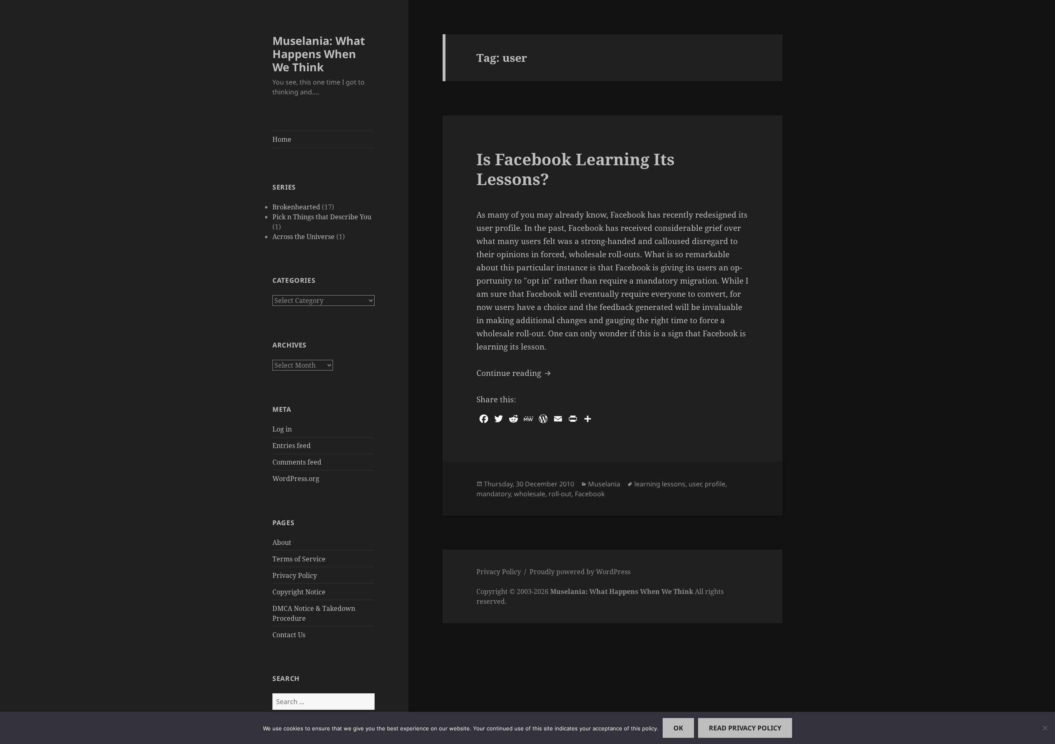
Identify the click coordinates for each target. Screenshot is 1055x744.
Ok (678, 727)
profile (715, 483)
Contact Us (288, 634)
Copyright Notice (299, 591)
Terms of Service (299, 558)
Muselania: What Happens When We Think (318, 54)
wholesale (529, 493)
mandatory (493, 493)
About (281, 542)
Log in (282, 429)
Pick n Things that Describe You (321, 216)
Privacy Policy (294, 575)
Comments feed (296, 462)
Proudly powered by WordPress (580, 571)
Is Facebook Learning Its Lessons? (575, 169)
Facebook (590, 493)
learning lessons (659, 483)
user (695, 483)
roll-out (560, 493)
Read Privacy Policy (745, 727)
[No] (1045, 728)
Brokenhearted (296, 206)
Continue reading (514, 372)
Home (281, 139)
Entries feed (291, 445)
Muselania (604, 483)
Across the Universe (303, 236)
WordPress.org (295, 478)
